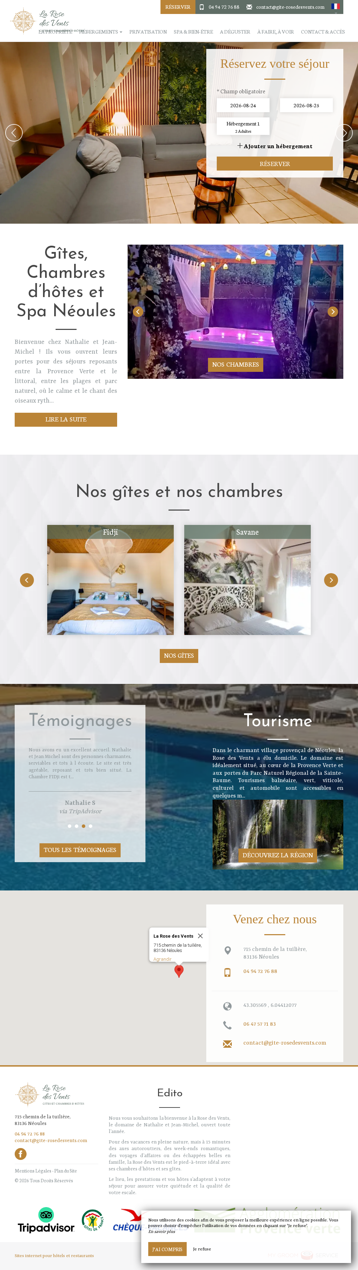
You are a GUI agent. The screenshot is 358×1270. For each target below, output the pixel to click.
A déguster (235, 31)
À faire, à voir (275, 31)
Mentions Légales (33, 1170)
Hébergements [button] (99, 31)
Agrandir (162, 959)
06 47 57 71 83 (259, 1024)
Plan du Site (65, 1170)
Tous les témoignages (80, 849)
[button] (335, 6)
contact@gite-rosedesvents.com (290, 6)
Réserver (178, 6)
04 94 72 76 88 (224, 6)
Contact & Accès (323, 31)
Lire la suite (65, 418)
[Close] (200, 936)
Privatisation (148, 31)
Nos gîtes (179, 655)
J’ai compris (167, 1249)
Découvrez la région (278, 854)
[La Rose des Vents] (44, 21)
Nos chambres (235, 364)
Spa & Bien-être (193, 31)
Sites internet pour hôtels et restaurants (54, 1256)
